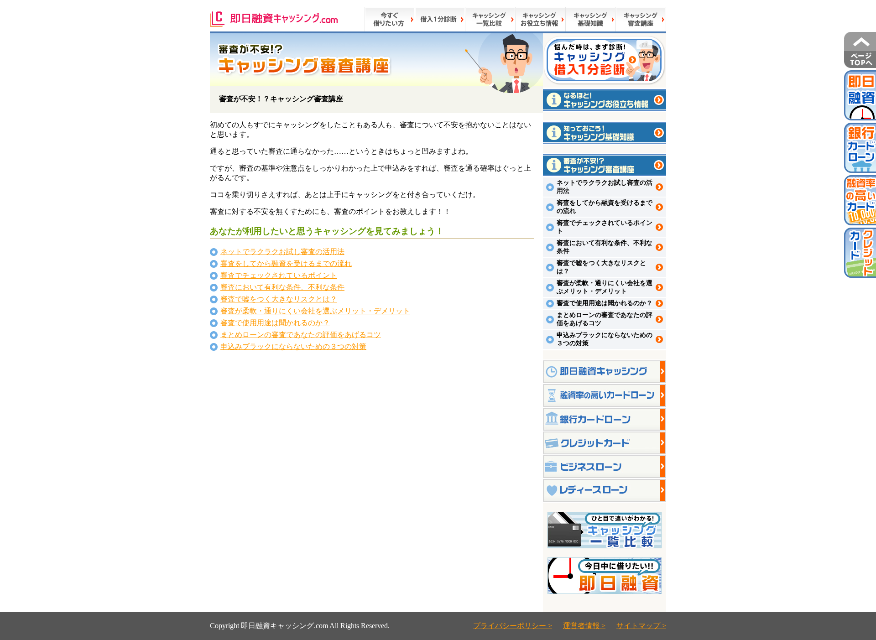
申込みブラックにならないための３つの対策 (293, 346)
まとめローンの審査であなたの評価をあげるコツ (300, 334)
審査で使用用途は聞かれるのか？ (275, 323)
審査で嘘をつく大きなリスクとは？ (278, 299)
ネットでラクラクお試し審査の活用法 (282, 251)
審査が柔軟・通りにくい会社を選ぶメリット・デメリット (315, 311)
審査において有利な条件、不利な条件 (282, 287)
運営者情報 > (584, 626)
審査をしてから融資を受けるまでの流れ (286, 263)
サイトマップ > (641, 626)
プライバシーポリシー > (512, 626)
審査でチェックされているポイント (278, 275)
